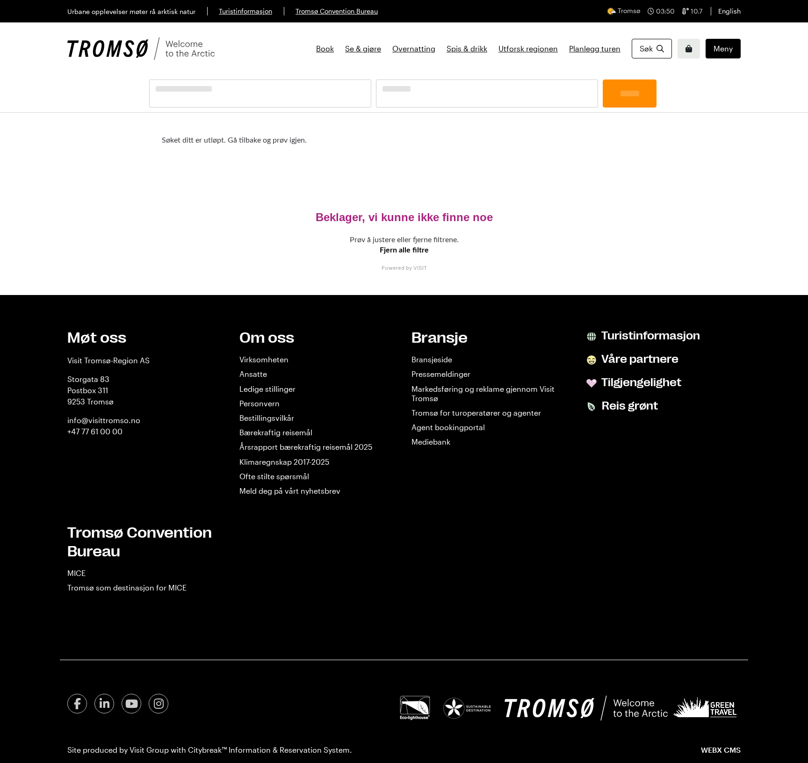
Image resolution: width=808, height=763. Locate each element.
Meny (723, 48)
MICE (76, 573)
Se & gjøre (363, 48)
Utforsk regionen (528, 48)
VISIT (420, 268)
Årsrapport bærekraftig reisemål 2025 (305, 446)
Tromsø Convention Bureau (337, 11)
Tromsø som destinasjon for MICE (127, 587)
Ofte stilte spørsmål (274, 476)
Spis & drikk (467, 48)
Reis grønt (628, 405)
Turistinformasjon (245, 11)
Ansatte (253, 373)
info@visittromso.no (103, 420)
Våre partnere (638, 359)
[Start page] (141, 48)
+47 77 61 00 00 (95, 431)
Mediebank (430, 441)
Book (325, 48)
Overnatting (413, 48)
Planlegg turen (594, 48)
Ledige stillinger (267, 388)
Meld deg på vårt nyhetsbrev (289, 490)
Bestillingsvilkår (266, 417)
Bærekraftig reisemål (275, 432)
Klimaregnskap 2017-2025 (284, 461)
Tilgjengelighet (640, 382)
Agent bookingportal (448, 427)
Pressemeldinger (440, 373)
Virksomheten (264, 359)
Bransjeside (431, 359)
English (729, 11)
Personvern (259, 403)
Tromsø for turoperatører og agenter (476, 412)
